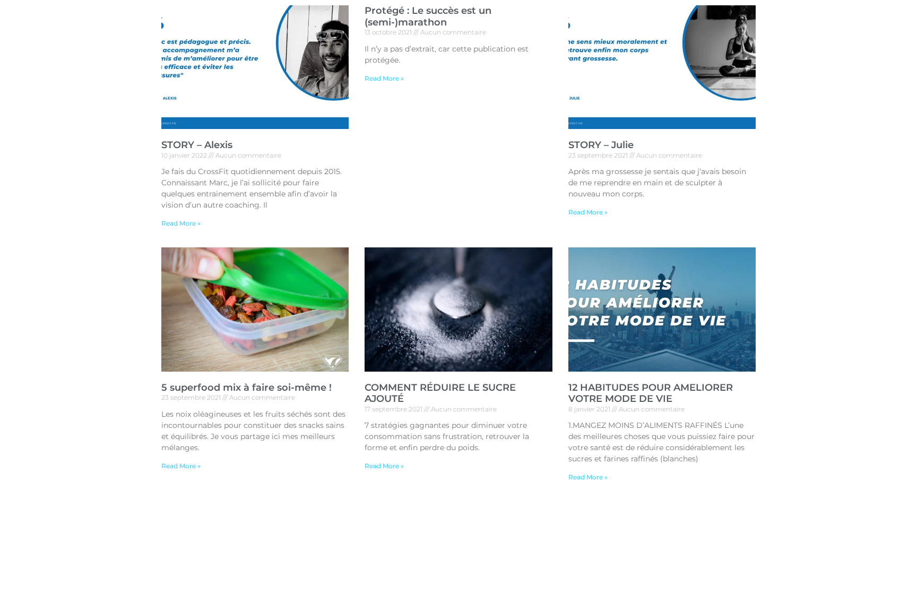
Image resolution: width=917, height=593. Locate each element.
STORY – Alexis (196, 145)
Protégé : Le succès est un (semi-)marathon (428, 16)
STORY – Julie (601, 145)
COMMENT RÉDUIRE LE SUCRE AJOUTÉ (440, 393)
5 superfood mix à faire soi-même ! (246, 387)
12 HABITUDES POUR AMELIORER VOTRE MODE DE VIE (650, 393)
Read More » (181, 223)
